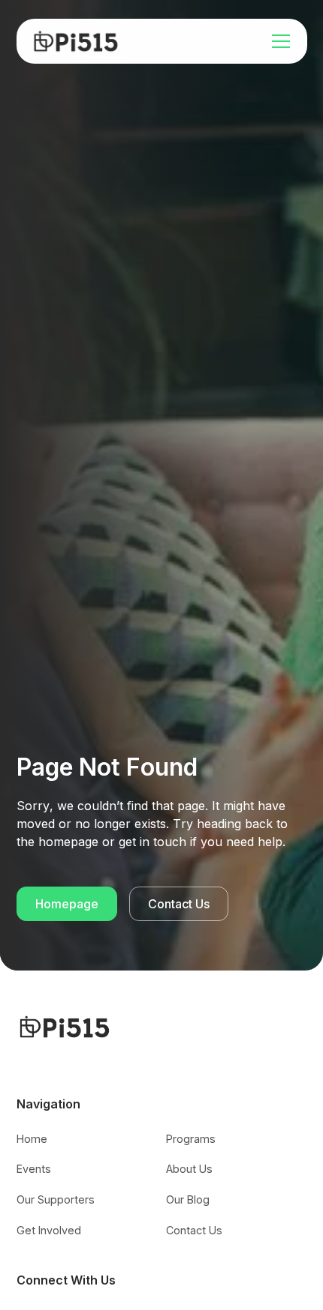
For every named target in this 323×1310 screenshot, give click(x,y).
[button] (278, 41)
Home (32, 1138)
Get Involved (49, 1230)
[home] (76, 41)
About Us (189, 1168)
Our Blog (188, 1199)
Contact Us (179, 903)
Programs (191, 1138)
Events (34, 1168)
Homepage (66, 903)
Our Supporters (56, 1199)
